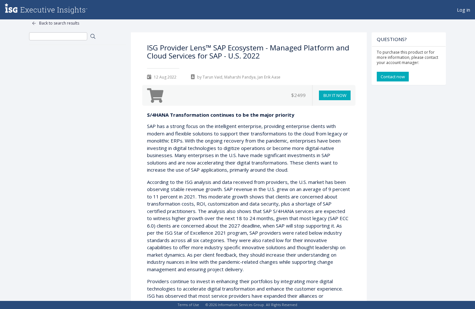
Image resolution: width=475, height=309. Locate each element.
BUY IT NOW (334, 95)
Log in (463, 9)
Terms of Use (188, 305)
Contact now (393, 77)
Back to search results (59, 23)
